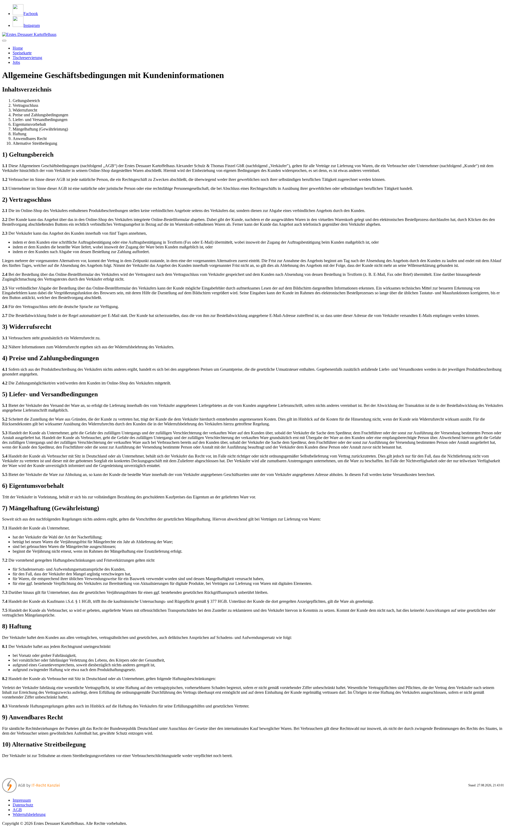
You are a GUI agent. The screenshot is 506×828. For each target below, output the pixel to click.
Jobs (16, 62)
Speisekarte (22, 53)
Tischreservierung (27, 57)
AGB (17, 809)
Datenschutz (23, 805)
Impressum (22, 800)
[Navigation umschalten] (4, 40)
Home (18, 48)
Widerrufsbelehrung (29, 814)
